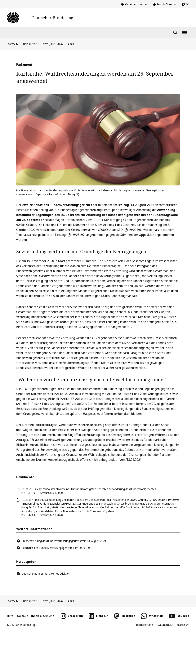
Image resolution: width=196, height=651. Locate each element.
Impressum (182, 624)
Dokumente (30, 44)
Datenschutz (165, 624)
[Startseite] (40, 17)
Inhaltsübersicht (42, 616)
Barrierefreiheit (145, 624)
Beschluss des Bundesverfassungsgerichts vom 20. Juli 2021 (57, 548)
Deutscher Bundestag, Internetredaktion (46, 573)
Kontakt (22, 616)
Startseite (13, 44)
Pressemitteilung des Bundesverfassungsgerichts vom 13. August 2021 (64, 541)
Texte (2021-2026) (52, 44)
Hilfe (10, 616)
